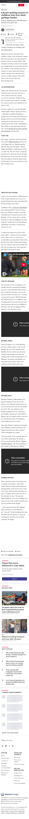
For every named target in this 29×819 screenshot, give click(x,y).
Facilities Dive (18, 773)
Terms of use (13, 811)
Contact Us (4, 761)
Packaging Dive (18, 775)
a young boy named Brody (19, 207)
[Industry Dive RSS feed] (12, 746)
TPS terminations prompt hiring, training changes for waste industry (16, 654)
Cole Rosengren (10, 29)
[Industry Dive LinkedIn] (2, 746)
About (3, 755)
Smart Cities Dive (19, 778)
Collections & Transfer (15, 555)
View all (4, 732)
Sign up (21, 5)
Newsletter (4, 763)
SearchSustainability (19, 783)
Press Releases (5, 770)
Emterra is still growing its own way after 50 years (13, 637)
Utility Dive (17, 780)
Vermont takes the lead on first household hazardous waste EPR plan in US (13, 609)
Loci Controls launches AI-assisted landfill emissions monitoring (15, 682)
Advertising (17, 757)
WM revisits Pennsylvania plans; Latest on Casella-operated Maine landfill (15, 663)
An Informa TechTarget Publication (14, 1)
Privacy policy (5, 811)
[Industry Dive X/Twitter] (9, 746)
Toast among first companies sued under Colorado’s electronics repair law (14, 672)
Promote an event (19, 764)
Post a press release (12, 732)
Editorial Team (5, 758)
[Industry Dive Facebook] (6, 746)
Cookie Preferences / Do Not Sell (14, 813)
